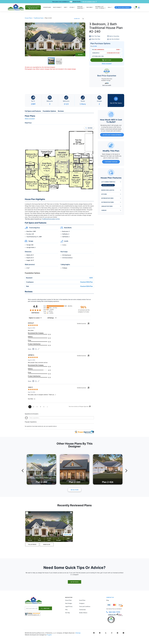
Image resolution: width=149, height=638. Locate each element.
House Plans (28, 18)
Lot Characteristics (108, 181)
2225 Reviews (37, 312)
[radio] (59, 306)
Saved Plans (82, 600)
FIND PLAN (46, 608)
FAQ (66, 609)
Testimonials (82, 609)
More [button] (109, 7)
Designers (82, 603)
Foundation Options (49, 111)
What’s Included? (107, 63)
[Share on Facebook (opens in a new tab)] (33, 349)
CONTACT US (110, 597)
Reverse (80, 54)
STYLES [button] (72, 7)
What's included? (30, 118)
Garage (103, 210)
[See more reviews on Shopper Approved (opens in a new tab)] (38, 349)
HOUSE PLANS (47, 7)
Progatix (49, 635)
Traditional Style (39, 18)
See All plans (74, 489)
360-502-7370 (114, 612)
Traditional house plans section (51, 219)
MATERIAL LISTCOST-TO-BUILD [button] (100, 7)
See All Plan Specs (116, 103)
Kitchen (104, 194)
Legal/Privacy (68, 606)
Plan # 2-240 (67, 534)
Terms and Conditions (84, 606)
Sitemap (78, 633)
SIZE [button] (65, 7)
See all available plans (88, 1)
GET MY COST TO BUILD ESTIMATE (112, 134)
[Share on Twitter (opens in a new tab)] (36, 349)
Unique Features (107, 206)
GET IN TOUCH (74, 582)
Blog (107, 600)
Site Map (67, 612)
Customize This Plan (111, 161)
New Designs (68, 603)
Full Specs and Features (33, 111)
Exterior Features (107, 202)
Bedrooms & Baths (107, 190)
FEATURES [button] (89, 7)
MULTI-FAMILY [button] (57, 7)
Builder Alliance (83, 612)
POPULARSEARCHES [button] (80, 7)
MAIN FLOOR (46, 544)
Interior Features (107, 198)
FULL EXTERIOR (32, 544)
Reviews (61, 111)
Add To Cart (108, 60)
